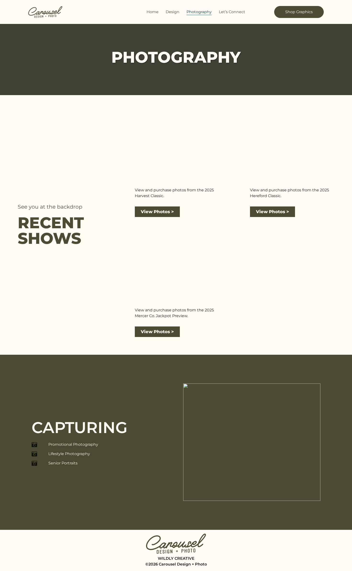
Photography (199, 12)
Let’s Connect (232, 12)
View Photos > (157, 211)
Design (172, 12)
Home (153, 12)
